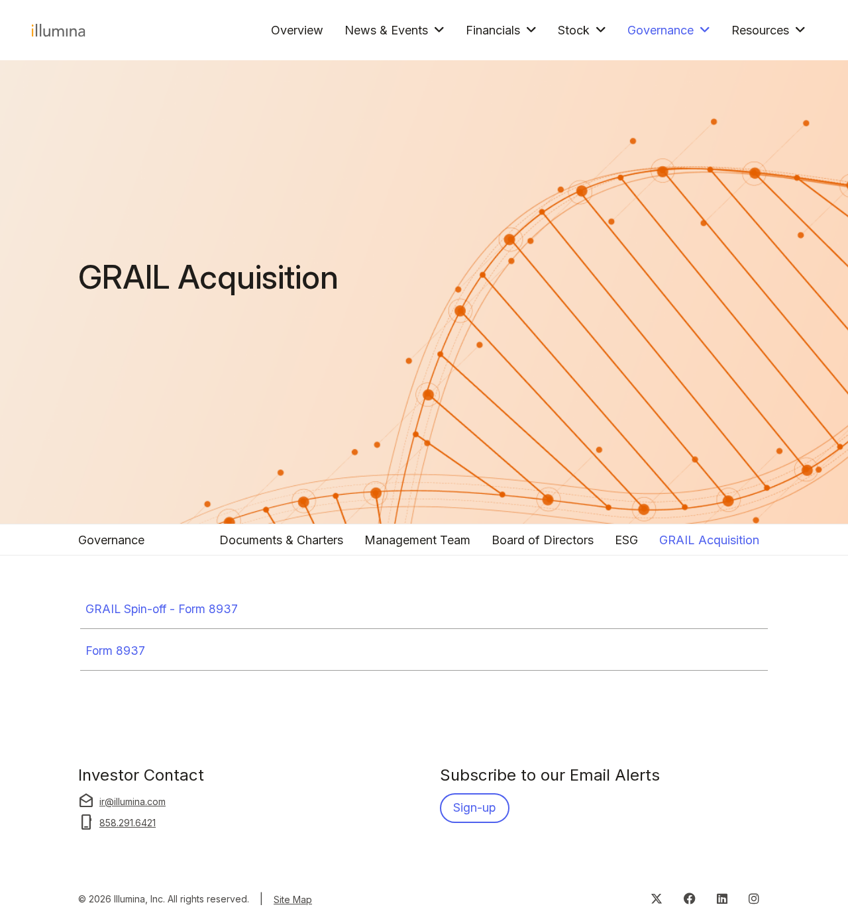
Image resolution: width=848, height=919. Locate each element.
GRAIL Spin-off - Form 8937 (161, 609)
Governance (660, 30)
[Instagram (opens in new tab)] (754, 897)
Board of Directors (543, 540)
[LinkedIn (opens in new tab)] (722, 897)
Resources (760, 30)
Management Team (417, 540)
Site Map (293, 899)
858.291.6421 (117, 822)
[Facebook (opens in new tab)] (689, 897)
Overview (297, 30)
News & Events (386, 30)
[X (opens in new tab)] (656, 897)
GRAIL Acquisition (709, 540)
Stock (574, 30)
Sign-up (474, 807)
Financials (493, 30)
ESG (626, 540)
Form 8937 (115, 650)
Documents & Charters (281, 540)
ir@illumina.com (122, 801)
